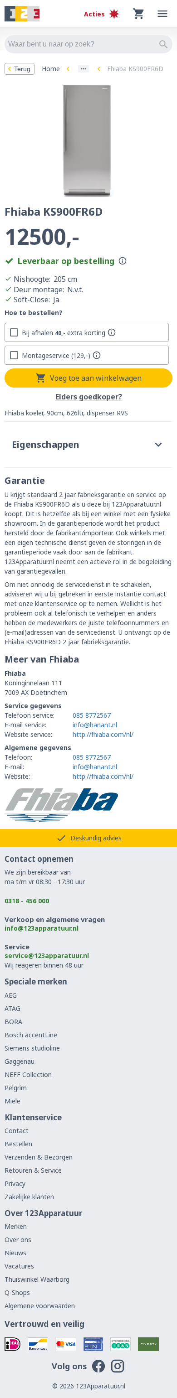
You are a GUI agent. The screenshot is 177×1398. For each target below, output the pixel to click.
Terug (22, 68)
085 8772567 (92, 715)
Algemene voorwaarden (40, 1305)
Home (51, 68)
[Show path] (83, 68)
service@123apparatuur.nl (47, 955)
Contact (17, 1130)
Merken (16, 1226)
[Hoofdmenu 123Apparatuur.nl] (162, 14)
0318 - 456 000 (27, 900)
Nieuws (15, 1252)
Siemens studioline (32, 1048)
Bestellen (18, 1143)
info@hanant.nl (95, 724)
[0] (139, 14)
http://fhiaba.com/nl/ (103, 734)
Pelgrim (16, 1087)
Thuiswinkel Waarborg (37, 1279)
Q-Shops (17, 1292)
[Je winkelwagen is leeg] (139, 14)
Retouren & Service (33, 1170)
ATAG (12, 1008)
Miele (12, 1101)
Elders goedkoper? (88, 397)
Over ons (18, 1239)
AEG (11, 995)
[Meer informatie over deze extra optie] (111, 332)
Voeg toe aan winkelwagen (96, 378)
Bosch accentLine (31, 1034)
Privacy (15, 1183)
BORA (13, 1021)
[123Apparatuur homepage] (22, 14)
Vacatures (19, 1266)
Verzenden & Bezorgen (39, 1157)
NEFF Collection (28, 1074)
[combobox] (88, 44)
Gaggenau (19, 1061)
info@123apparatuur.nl (42, 928)
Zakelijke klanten (29, 1196)
